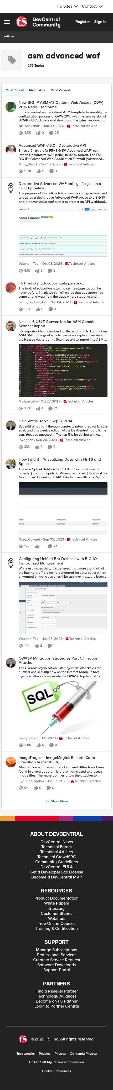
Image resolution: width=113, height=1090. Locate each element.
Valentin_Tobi (29, 264)
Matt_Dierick (28, 164)
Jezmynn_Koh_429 (33, 302)
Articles (9, 36)
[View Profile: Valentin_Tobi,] (11, 188)
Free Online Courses (56, 923)
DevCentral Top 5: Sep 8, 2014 (45, 421)
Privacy (60, 1054)
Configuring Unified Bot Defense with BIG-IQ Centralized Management (58, 561)
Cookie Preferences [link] (56, 1071)
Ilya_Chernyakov (31, 781)
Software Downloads (56, 965)
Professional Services (56, 955)
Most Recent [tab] (15, 90)
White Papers (56, 903)
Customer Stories (56, 913)
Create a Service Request (56, 960)
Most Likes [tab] (37, 90)
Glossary (56, 908)
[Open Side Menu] (7, 22)
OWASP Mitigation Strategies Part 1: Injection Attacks (58, 660)
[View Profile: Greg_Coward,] (11, 464)
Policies (44, 1054)
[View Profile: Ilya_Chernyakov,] (11, 762)
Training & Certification (56, 928)
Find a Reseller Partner (56, 991)
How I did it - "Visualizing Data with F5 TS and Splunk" (60, 461)
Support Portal (56, 970)
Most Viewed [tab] (60, 90)
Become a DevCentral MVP (56, 877)
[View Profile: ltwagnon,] (11, 425)
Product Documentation (56, 898)
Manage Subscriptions (56, 949)
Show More (59, 801)
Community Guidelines (56, 862)
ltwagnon (26, 440)
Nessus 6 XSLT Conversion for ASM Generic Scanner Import (57, 324)
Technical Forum (56, 847)
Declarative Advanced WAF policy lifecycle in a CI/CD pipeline (60, 185)
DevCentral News (56, 841)
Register (82, 21)
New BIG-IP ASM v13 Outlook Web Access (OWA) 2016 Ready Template (61, 104)
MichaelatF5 (28, 402)
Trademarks (26, 1054)
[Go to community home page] (38, 22)
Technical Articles (56, 852)
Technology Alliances (56, 996)
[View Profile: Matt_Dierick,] (11, 150)
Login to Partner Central (56, 1006)
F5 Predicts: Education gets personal (51, 283)
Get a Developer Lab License (56, 872)
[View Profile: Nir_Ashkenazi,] (11, 107)
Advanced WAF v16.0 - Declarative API (52, 145)
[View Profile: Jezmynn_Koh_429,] (11, 287)
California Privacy (83, 1054)
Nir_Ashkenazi (29, 126)
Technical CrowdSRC (56, 857)
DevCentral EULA (56, 867)
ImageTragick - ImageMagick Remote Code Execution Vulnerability (57, 759)
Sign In (100, 21)
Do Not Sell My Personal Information (56, 1062)
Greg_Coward (29, 540)
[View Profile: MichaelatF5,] (11, 326)
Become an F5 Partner (57, 1001)
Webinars (56, 918)
